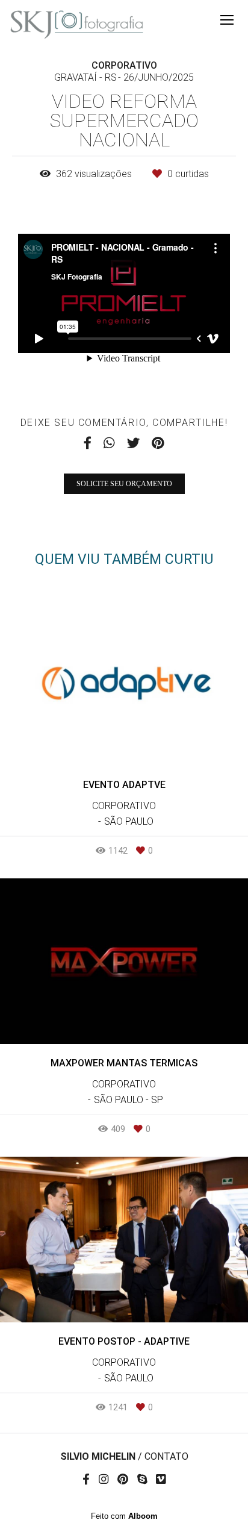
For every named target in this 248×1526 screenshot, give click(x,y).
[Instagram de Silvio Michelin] (103, 1480)
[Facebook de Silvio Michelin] (86, 1480)
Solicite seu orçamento (124, 484)
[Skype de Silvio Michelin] (142, 1480)
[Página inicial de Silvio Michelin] (76, 24)
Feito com (124, 1516)
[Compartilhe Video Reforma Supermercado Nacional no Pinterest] (158, 443)
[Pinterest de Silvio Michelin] (122, 1480)
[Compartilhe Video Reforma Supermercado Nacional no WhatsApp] (109, 443)
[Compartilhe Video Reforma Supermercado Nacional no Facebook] (87, 443)
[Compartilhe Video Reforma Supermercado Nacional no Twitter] (133, 443)
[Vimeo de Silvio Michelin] (161, 1480)
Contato (166, 1457)
